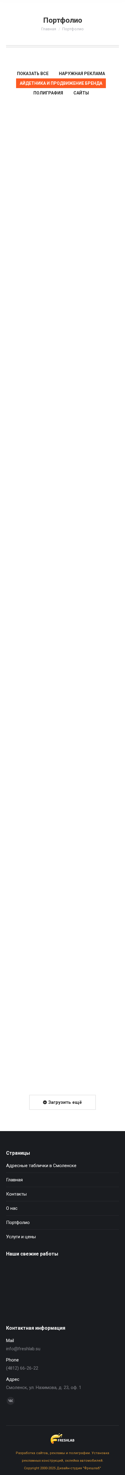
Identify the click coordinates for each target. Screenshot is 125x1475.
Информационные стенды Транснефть (63, 729)
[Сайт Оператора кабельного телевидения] (41, 1275)
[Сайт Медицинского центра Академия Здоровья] (88, 1275)
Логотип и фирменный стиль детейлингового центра (62, 241)
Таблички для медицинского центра (62, 903)
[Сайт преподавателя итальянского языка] (64, 1275)
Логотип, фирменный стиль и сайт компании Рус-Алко (62, 394)
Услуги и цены (21, 1236)
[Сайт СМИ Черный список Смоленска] (17, 1299)
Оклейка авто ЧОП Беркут (54, 1047)
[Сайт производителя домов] (17, 1275)
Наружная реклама (82, 73)
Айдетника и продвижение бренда (61, 83)
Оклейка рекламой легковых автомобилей (63, 576)
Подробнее (70, 169)
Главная (48, 29)
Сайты (81, 93)
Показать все (33, 73)
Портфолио (18, 1222)
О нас (12, 1208)
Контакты (16, 1194)
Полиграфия (48, 93)
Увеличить (54, 169)
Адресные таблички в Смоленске (41, 1165)
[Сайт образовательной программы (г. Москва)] (41, 1299)
